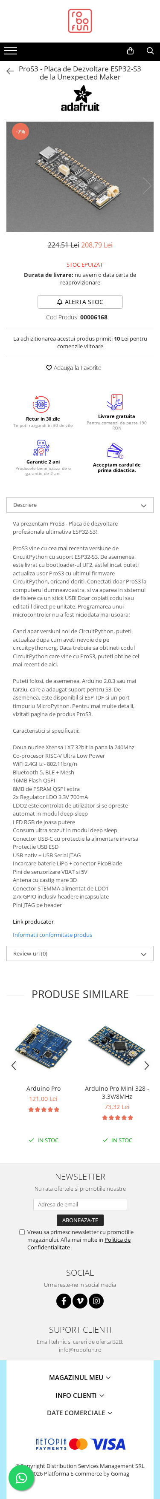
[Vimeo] (80, 1301)
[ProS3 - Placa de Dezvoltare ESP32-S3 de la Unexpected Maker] (80, 177)
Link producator (33, 921)
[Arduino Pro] (43, 1047)
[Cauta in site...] (150, 51)
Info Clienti (77, 1395)
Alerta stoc (84, 302)
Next (147, 185)
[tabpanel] (80, 177)
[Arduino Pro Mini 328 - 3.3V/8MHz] (117, 1047)
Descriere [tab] (25, 505)
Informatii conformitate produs (52, 935)
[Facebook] (63, 1301)
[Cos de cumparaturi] (130, 51)
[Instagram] (96, 1301)
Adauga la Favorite (77, 368)
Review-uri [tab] (30, 953)
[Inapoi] (6, 71)
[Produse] (11, 53)
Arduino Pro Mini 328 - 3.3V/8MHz (117, 1092)
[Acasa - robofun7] (80, 21)
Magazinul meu (77, 1377)
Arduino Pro (43, 1088)
